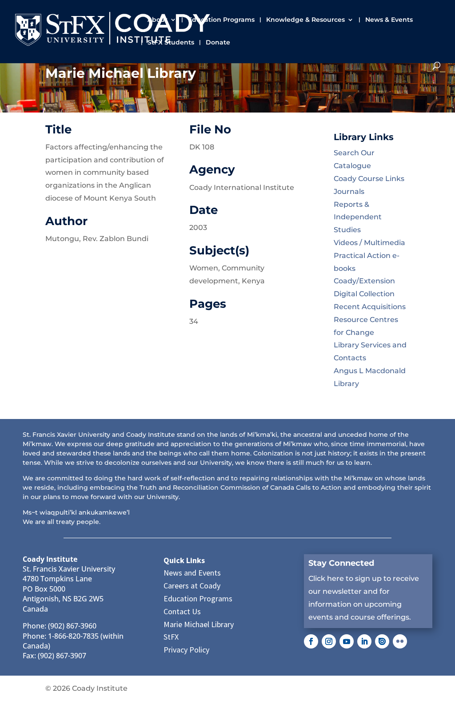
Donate (218, 42)
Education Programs (221, 20)
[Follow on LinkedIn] (364, 641)
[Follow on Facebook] (311, 641)
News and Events (192, 573)
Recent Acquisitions (370, 306)
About (158, 20)
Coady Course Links (369, 178)
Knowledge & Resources (305, 20)
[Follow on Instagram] (329, 641)
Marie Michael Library (199, 624)
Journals (349, 191)
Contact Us (182, 611)
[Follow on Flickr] (400, 641)
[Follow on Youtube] (346, 641)
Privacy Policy (186, 649)
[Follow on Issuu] (382, 641)
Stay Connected (341, 563)
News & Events (389, 20)
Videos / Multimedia (369, 242)
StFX (171, 637)
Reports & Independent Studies (358, 217)
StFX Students (171, 42)
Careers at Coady (192, 585)
